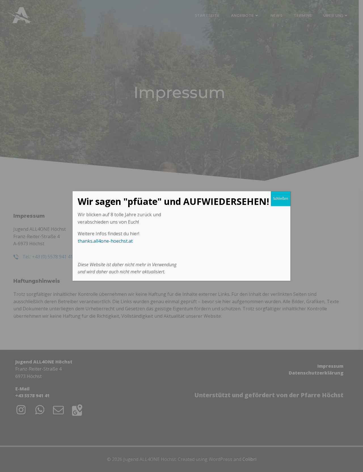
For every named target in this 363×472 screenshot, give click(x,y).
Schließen (280, 198)
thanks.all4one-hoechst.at (105, 241)
